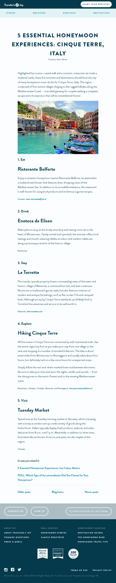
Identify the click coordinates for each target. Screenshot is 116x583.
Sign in (39, 511)
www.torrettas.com (34, 311)
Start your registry (96, 4)
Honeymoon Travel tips (93, 542)
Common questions (16, 537)
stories (10, 13)
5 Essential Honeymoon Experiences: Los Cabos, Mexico (49, 468)
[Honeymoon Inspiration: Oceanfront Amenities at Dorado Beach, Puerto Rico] (91, 492)
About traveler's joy (17, 533)
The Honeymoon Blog (91, 537)
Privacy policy (102, 570)
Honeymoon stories (54, 533)
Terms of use (79, 570)
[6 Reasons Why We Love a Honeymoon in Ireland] (24, 492)
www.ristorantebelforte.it (36, 199)
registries (39, 13)
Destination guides (90, 533)
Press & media (13, 542)
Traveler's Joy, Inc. (15, 575)
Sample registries (53, 537)
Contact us (16, 511)
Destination (101, 13)
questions (69, 13)
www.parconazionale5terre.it (80, 388)
